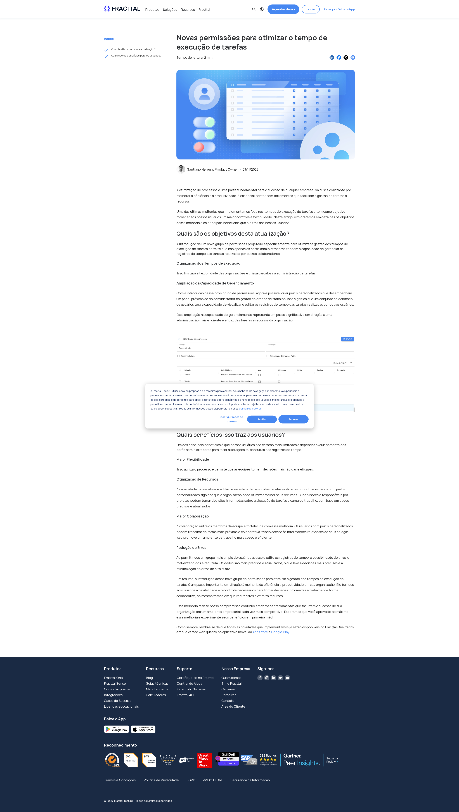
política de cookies (250, 408)
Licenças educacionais (121, 706)
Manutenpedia (157, 689)
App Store (261, 632)
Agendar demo (283, 9)
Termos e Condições (120, 780)
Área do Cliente (233, 706)
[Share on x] (346, 57)
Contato (227, 700)
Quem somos (231, 678)
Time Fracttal (231, 683)
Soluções (170, 9)
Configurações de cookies (231, 419)
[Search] (278, 27)
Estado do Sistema (191, 689)
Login (310, 9)
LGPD (191, 780)
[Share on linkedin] (332, 57)
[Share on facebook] (339, 57)
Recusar (293, 419)
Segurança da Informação (250, 780)
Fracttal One (113, 678)
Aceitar (261, 419)
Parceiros (228, 695)
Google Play (280, 632)
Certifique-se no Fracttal (195, 678)
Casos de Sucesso (117, 700)
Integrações (113, 695)
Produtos (152, 9)
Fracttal (204, 9)
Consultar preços (117, 689)
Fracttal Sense (115, 683)
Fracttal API (185, 695)
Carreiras (228, 689)
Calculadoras (156, 695)
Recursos (188, 9)
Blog (149, 678)
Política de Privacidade (161, 780)
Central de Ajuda (189, 683)
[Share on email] (353, 57)
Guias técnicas (157, 683)
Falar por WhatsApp (339, 9)
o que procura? (188, 20)
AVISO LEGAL (213, 780)
